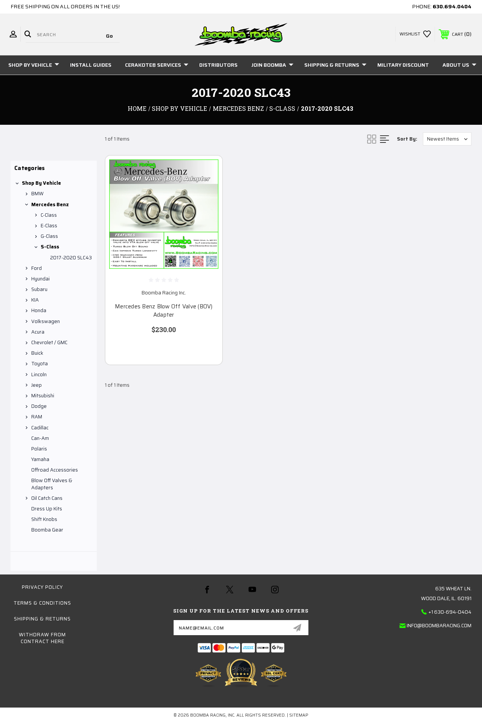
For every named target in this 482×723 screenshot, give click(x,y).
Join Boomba (268, 65)
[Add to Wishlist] (207, 188)
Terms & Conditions (42, 603)
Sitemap (298, 715)
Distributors (218, 65)
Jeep (36, 385)
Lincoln (39, 374)
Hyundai (40, 279)
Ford (36, 268)
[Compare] (207, 206)
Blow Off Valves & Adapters (51, 483)
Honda (38, 310)
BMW (37, 194)
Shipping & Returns (331, 65)
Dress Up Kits (46, 509)
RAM (36, 417)
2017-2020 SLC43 (71, 258)
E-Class (49, 226)
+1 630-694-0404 (450, 612)
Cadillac (40, 428)
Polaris (39, 449)
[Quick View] (207, 170)
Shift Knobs (44, 519)
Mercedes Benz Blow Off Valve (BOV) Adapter (164, 310)
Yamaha (40, 459)
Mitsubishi (42, 396)
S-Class (50, 247)
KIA (35, 300)
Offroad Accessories (54, 470)
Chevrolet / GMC (49, 342)
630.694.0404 (452, 6)
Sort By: (407, 139)
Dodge (39, 406)
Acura (37, 332)
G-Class (49, 236)
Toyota (39, 364)
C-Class (49, 215)
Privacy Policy (42, 587)
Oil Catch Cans (47, 498)
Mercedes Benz (50, 204)
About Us (455, 65)
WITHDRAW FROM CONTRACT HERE (42, 638)
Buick (37, 353)
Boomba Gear (47, 530)
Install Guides (90, 65)
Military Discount (403, 65)
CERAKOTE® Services (153, 65)
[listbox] (447, 139)
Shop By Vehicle (30, 65)
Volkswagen (45, 321)
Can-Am (40, 438)
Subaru (39, 289)
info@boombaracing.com (439, 626)
